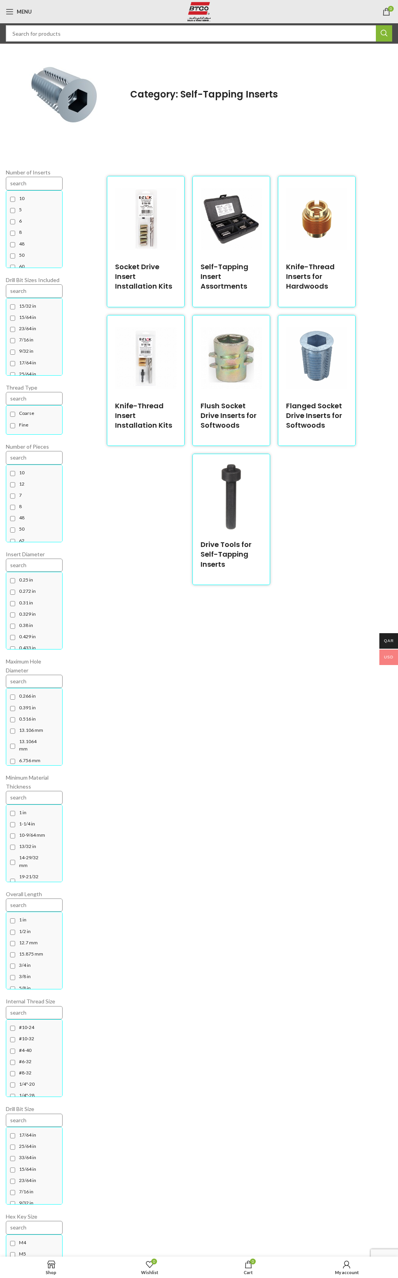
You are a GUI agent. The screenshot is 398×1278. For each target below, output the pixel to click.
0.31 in (26, 603)
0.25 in (26, 580)
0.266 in (27, 696)
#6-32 (25, 1061)
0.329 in (27, 614)
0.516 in (27, 719)
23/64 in (27, 328)
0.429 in (27, 636)
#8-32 (25, 1073)
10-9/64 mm (32, 835)
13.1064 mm (28, 745)
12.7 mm (28, 942)
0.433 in (27, 648)
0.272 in (27, 591)
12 (21, 484)
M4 (22, 1242)
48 (21, 244)
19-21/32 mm (28, 880)
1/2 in (25, 931)
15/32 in (27, 306)
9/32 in (26, 351)
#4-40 (25, 1050)
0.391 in (27, 707)
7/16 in (26, 340)
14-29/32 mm (28, 861)
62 (21, 540)
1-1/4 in (27, 824)
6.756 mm (29, 760)
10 (21, 198)
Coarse (26, 413)
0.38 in (26, 625)
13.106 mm (31, 730)
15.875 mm (31, 954)
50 (21, 255)
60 (21, 266)
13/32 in (27, 846)
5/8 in (25, 988)
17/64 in (27, 363)
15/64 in (27, 317)
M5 (22, 1254)
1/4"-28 (27, 1095)
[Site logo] (199, 11)
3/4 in (25, 965)
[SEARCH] (384, 33)
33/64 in (27, 1157)
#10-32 (26, 1038)
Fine (23, 425)
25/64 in (27, 374)
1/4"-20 (27, 1084)
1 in (22, 812)
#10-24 (26, 1027)
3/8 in (25, 976)
